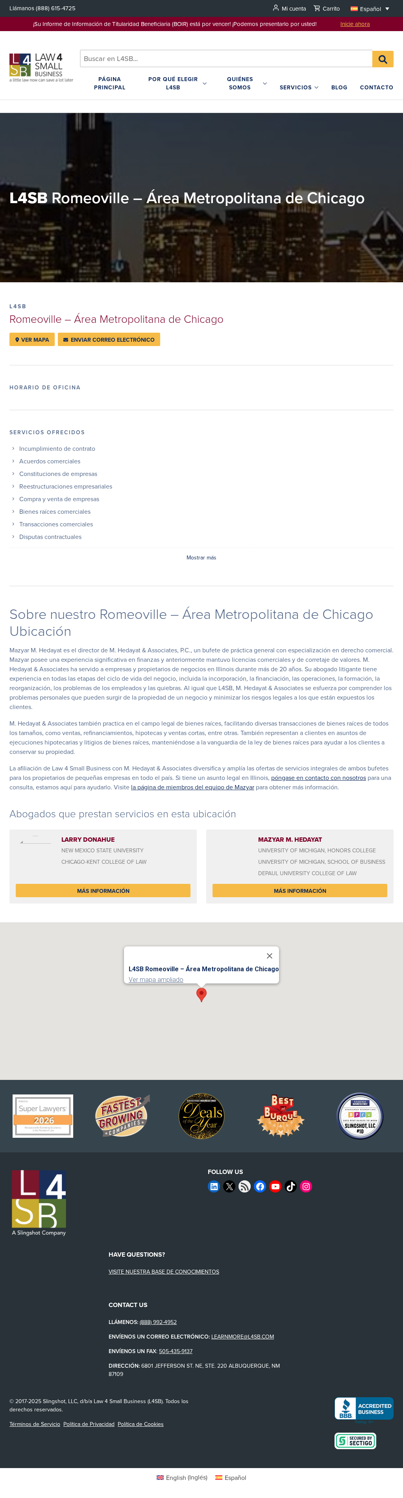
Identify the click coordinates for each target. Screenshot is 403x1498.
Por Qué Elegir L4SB (173, 83)
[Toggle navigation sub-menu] (204, 83)
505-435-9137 (175, 1351)
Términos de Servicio (34, 1424)
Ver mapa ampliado (156, 979)
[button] (370, 8)
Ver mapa (34, 340)
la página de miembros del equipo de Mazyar (192, 787)
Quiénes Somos (240, 83)
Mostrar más (201, 557)
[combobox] (226, 58)
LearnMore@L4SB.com (242, 1337)
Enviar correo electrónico (112, 340)
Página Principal (110, 83)
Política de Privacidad (89, 1424)
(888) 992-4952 (158, 1322)
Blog (339, 87)
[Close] (269, 955)
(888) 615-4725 (56, 8)
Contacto (377, 87)
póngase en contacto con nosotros (318, 777)
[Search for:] (226, 58)
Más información (103, 891)
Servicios (296, 87)
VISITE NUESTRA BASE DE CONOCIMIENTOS (164, 1272)
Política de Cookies (141, 1424)
